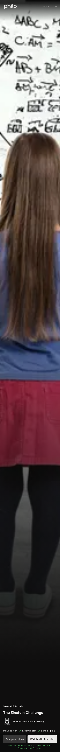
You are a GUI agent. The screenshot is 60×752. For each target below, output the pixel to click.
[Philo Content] (56, 6)
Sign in (46, 6)
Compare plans (15, 739)
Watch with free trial (42, 739)
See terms (37, 748)
